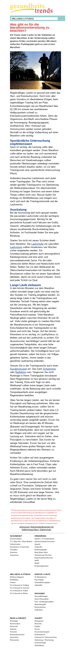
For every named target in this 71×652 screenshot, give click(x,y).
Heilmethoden (15, 544)
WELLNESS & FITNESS (23, 19)
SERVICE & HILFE (42, 574)
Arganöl (37, 544)
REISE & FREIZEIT (18, 618)
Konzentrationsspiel (42, 632)
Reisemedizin (15, 624)
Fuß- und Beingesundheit (44, 602)
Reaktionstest (40, 634)
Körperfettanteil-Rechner (44, 558)
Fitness (13, 582)
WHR (37, 560)
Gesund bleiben (16, 539)
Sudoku (37, 626)
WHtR (37, 563)
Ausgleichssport (18, 369)
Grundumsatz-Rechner (43, 555)
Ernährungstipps (41, 550)
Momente (38, 624)
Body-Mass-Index (41, 552)
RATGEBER (40, 593)
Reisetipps (14, 621)
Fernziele (13, 632)
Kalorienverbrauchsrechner (45, 541)
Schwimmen (49, 369)
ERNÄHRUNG (40, 536)
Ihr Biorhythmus (41, 577)
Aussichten (14, 637)
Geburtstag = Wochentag (44, 640)
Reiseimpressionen (17, 634)
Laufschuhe (37, 244)
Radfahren (20, 372)
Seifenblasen (39, 645)
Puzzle (37, 629)
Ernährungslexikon (41, 566)
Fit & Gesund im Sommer (19, 588)
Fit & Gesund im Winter (19, 593)
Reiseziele (14, 626)
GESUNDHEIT (16, 536)
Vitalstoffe (38, 547)
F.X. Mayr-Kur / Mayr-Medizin (21, 541)
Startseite (13, 552)
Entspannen (39, 621)
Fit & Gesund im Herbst (19, 591)
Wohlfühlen (14, 580)
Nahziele (13, 629)
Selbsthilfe (38, 585)
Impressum (14, 555)
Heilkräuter (39, 610)
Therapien (13, 550)
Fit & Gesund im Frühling (19, 585)
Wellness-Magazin (17, 577)
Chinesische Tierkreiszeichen (46, 637)
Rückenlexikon (40, 607)
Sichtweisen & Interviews (19, 547)
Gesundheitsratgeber (42, 582)
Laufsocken (16, 247)
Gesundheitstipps (41, 596)
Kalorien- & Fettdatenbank (44, 539)
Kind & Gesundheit (42, 599)
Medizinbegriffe (40, 604)
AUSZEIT (38, 618)
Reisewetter (14, 640)
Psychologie (39, 580)
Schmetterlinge (40, 643)
